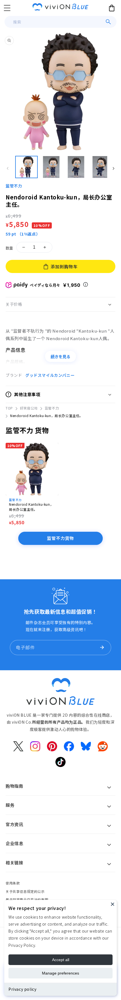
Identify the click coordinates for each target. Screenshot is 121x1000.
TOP (9, 408)
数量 (9, 248)
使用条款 (13, 883)
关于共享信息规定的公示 (25, 891)
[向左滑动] (7, 168)
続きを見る (60, 356)
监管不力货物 (60, 538)
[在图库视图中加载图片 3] (76, 167)
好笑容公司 (29, 408)
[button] (7, 8)
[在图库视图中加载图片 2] (51, 167)
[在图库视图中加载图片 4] (100, 167)
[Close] (112, 904)
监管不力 (14, 186)
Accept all (60, 959)
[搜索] (108, 22)
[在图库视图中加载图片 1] (26, 167)
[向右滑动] (113, 168)
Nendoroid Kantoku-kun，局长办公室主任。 (31, 507)
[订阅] (102, 647)
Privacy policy (22, 989)
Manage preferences (60, 973)
